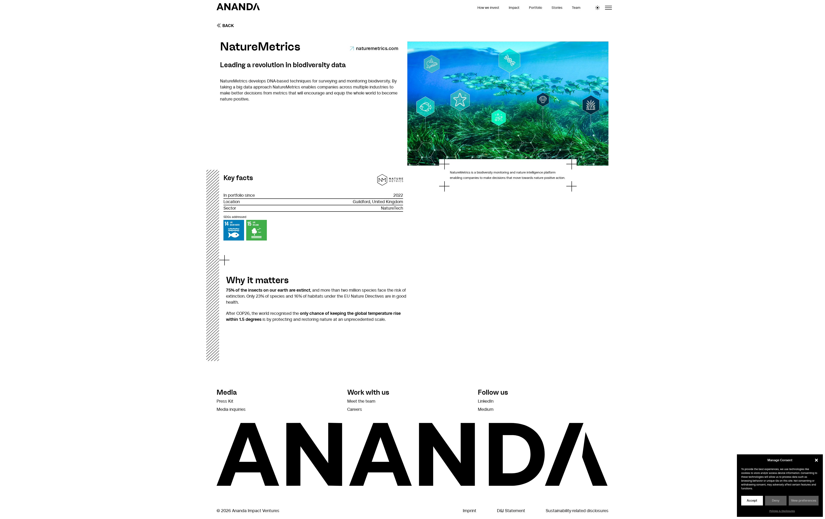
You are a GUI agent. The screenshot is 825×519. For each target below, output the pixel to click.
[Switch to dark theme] (597, 7)
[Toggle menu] (608, 8)
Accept (752, 500)
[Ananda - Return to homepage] (238, 7)
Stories (557, 7)
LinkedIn (485, 401)
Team (576, 7)
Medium (485, 409)
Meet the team (361, 401)
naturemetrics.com (377, 48)
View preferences (803, 500)
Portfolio (535, 7)
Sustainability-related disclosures (577, 511)
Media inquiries (231, 409)
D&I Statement (511, 511)
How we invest (488, 7)
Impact (514, 7)
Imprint (469, 511)
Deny (775, 500)
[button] (816, 460)
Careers (354, 409)
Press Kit (225, 401)
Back (228, 26)
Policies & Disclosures (782, 511)
